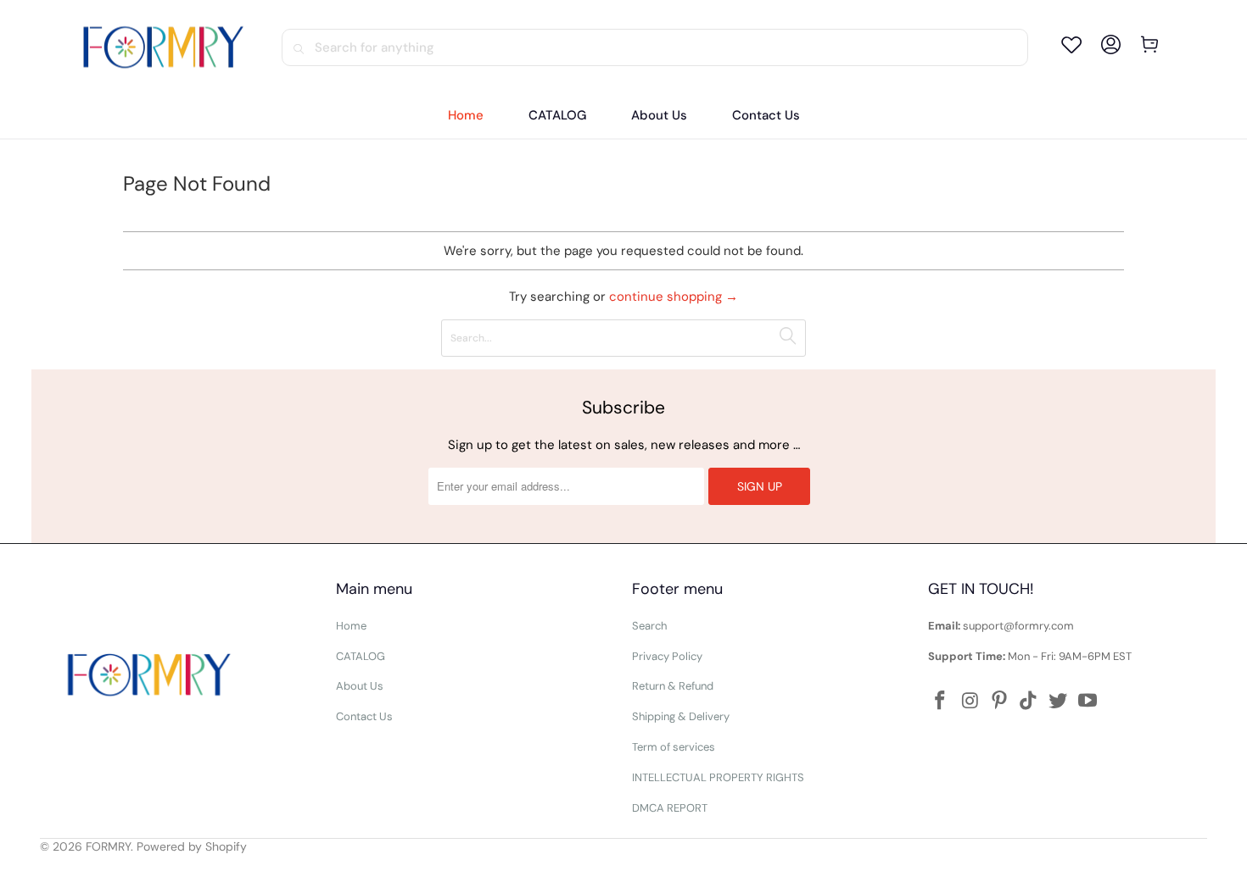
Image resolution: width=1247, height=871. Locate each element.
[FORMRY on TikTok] (1029, 702)
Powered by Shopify (192, 846)
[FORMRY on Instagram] (970, 702)
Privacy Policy (667, 656)
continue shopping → (673, 296)
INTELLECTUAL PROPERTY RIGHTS (718, 777)
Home (351, 626)
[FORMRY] (163, 47)
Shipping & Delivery (681, 716)
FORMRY (108, 846)
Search (649, 626)
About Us (359, 686)
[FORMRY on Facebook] (940, 702)
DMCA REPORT (669, 808)
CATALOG (360, 656)
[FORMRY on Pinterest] (1000, 702)
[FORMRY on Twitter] (1058, 702)
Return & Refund (672, 686)
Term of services (673, 747)
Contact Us (364, 716)
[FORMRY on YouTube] (1088, 702)
